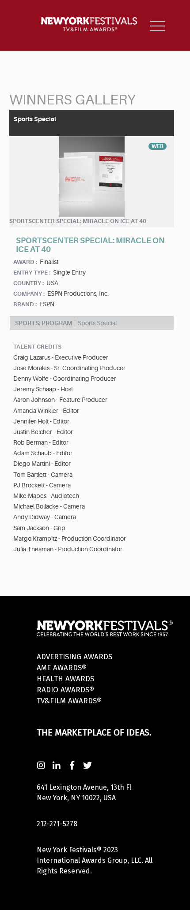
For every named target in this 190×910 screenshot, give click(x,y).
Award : (25, 262)
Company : (29, 293)
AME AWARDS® (62, 667)
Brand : (25, 304)
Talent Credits (37, 346)
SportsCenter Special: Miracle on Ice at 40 (77, 221)
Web (157, 146)
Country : (28, 283)
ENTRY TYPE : (31, 272)
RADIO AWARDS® (65, 690)
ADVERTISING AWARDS (74, 656)
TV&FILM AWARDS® (69, 701)
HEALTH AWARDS (65, 678)
